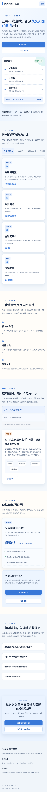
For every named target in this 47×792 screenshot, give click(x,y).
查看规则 (23, 601)
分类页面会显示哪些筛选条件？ (16, 666)
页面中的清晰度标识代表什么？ (16, 656)
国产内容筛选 (21, 763)
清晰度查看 (32, 151)
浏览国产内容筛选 (23, 729)
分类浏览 (20, 151)
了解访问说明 (23, 50)
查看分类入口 (23, 44)
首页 (3, 763)
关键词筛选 (8, 151)
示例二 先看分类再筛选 (12, 417)
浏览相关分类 (23, 592)
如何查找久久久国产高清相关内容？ (18, 646)
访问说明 (30, 763)
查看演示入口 (11, 479)
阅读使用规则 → (10, 280)
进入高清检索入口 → (12, 184)
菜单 (42, 4)
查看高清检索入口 (23, 723)
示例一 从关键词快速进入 (13, 410)
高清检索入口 (11, 763)
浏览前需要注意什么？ (13, 676)
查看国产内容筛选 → (12, 216)
